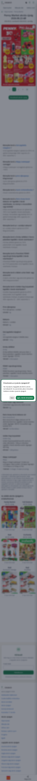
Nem (12, 398)
